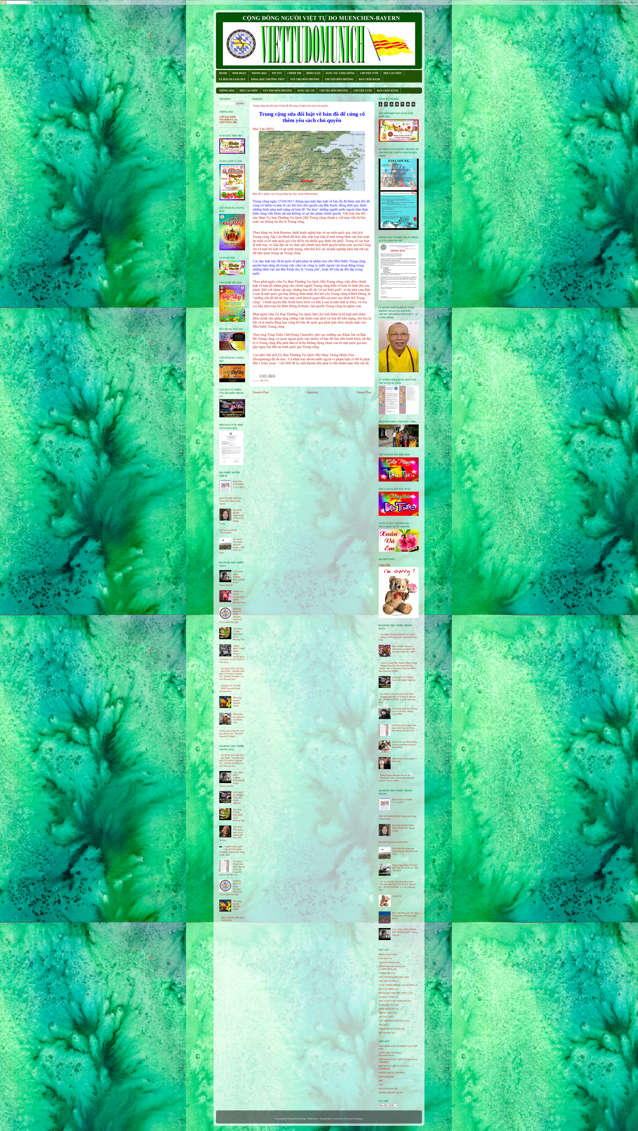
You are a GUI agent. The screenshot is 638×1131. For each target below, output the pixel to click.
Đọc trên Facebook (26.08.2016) (228, 531)
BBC (381, 1080)
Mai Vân (259, 129)
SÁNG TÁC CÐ (305, 90)
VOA (381, 1084)
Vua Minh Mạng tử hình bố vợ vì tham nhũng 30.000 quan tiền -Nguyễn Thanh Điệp (398, 637)
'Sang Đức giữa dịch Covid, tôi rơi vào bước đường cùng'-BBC (404, 711)
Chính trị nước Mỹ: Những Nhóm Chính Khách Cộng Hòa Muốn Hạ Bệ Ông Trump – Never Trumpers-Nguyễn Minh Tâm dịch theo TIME (398, 666)
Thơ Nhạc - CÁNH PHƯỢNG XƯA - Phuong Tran (239, 634)
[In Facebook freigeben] (270, 376)
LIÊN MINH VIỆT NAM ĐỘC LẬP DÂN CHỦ (398, 1047)
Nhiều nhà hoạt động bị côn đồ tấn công (238, 718)
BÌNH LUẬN (313, 73)
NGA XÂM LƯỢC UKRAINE (393, 1000)
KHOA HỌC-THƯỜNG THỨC (268, 79)
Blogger (359, 1118)
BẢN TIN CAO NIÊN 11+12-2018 (238, 484)
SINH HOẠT (239, 73)
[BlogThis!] (264, 376)
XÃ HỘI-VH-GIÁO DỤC (232, 79)
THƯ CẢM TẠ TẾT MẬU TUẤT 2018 (233, 919)
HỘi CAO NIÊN (386, 988)
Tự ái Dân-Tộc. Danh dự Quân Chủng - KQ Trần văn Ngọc (405, 851)
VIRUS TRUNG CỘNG (390, 1028)
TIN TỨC (277, 73)
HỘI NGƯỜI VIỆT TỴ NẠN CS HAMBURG (394, 1067)
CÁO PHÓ (383, 958)
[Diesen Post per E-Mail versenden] (261, 376)
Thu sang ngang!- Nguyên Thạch (237, 701)
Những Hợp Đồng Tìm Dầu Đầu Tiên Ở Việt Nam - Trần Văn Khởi (405, 868)
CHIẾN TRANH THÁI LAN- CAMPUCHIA (392, 967)
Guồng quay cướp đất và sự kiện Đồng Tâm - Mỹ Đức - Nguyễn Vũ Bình (231, 733)
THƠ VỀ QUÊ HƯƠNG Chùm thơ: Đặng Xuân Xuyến (230, 501)
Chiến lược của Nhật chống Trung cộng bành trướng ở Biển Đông (404, 744)
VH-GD (382, 1024)
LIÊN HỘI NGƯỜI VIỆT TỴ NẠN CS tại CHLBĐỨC (398, 1060)
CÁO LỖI (384, 565)
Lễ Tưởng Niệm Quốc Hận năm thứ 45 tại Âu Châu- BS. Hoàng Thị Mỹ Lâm (404, 728)
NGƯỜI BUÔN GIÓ (388, 1088)
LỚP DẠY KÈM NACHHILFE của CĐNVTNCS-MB (228, 120)
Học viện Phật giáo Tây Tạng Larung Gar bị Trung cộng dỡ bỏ (405, 915)
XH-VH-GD (384, 1032)
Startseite (312, 392)
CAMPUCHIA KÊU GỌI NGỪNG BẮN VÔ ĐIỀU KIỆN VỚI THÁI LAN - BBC (232, 850)
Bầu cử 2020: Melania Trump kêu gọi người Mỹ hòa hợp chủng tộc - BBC (403, 649)
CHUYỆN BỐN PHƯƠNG (339, 79)
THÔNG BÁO (226, 90)
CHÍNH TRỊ (294, 73)
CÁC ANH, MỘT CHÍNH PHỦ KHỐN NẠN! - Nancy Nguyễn (405, 932)
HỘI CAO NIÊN (392, 73)
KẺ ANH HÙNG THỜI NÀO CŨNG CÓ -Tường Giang (403, 828)
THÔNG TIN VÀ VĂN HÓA (392, 1072)
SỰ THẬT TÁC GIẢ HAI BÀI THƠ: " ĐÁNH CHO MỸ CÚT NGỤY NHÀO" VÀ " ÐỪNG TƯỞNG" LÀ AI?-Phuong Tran (231, 674)
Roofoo (339, 1118)
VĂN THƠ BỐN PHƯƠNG (305, 79)
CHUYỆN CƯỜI (369, 73)
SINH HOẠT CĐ (386, 1008)
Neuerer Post (260, 392)
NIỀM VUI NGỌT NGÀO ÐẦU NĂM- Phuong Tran (239, 597)
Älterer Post (363, 392)
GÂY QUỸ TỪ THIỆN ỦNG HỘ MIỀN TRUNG (238, 798)
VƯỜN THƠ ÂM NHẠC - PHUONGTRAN (391, 1054)
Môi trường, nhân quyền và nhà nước (404, 760)
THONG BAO (259, 73)
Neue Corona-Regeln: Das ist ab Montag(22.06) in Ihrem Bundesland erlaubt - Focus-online (396, 778)
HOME (223, 73)
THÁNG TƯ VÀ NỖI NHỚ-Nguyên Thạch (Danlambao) (230, 688)
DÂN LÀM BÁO (386, 1076)
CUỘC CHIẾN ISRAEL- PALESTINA (397, 984)
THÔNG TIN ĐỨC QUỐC (391, 1092)
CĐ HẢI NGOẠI (386, 962)
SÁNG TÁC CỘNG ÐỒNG (340, 73)
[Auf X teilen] (267, 376)
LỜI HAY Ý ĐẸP (387, 996)
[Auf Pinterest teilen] (273, 376)
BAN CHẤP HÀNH (369, 79)
